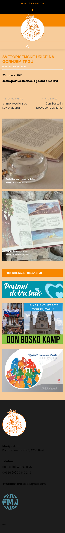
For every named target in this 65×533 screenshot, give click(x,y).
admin (5, 66)
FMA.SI (24, 3)
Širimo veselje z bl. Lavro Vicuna (14, 106)
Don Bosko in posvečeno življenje (49, 106)
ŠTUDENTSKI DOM (36, 3)
